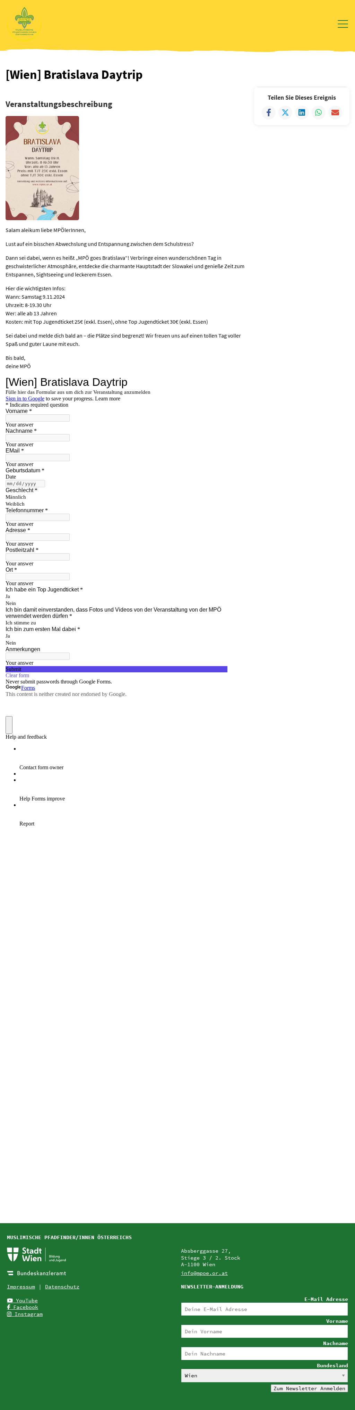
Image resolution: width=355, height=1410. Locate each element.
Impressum (21, 1286)
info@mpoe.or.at (204, 1273)
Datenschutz (62, 1286)
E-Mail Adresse (326, 1299)
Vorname (337, 1321)
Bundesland (332, 1365)
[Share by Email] (335, 112)
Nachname (335, 1343)
